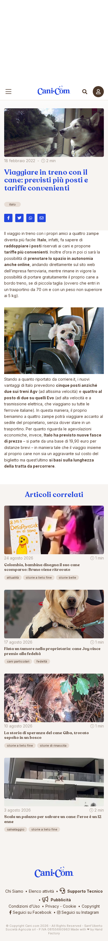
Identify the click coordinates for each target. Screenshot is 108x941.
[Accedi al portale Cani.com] (98, 91)
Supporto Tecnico (84, 891)
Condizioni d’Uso (24, 906)
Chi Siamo (14, 891)
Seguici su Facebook (32, 912)
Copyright (91, 906)
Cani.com (54, 90)
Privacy (52, 906)
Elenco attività (41, 891)
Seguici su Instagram (79, 912)
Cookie (69, 906)
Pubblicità (60, 899)
